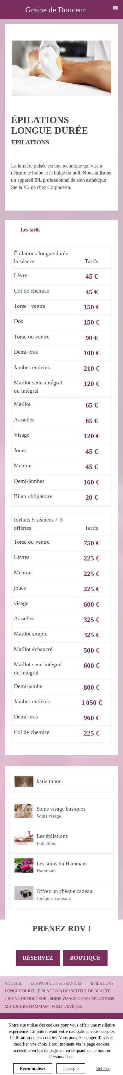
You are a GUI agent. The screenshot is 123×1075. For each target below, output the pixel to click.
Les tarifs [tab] (30, 229)
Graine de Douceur (55, 9)
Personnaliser (32, 1068)
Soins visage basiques (61, 809)
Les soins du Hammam (62, 864)
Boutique (85, 958)
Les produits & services (56, 983)
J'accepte (71, 1068)
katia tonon (49, 781)
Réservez (38, 958)
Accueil (13, 983)
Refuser (103, 1068)
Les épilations (52, 836)
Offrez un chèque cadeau (64, 891)
